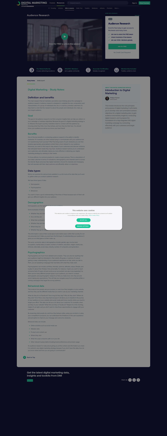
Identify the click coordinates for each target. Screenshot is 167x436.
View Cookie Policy (94, 215)
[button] (84, 226)
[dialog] (83, 218)
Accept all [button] (83, 220)
